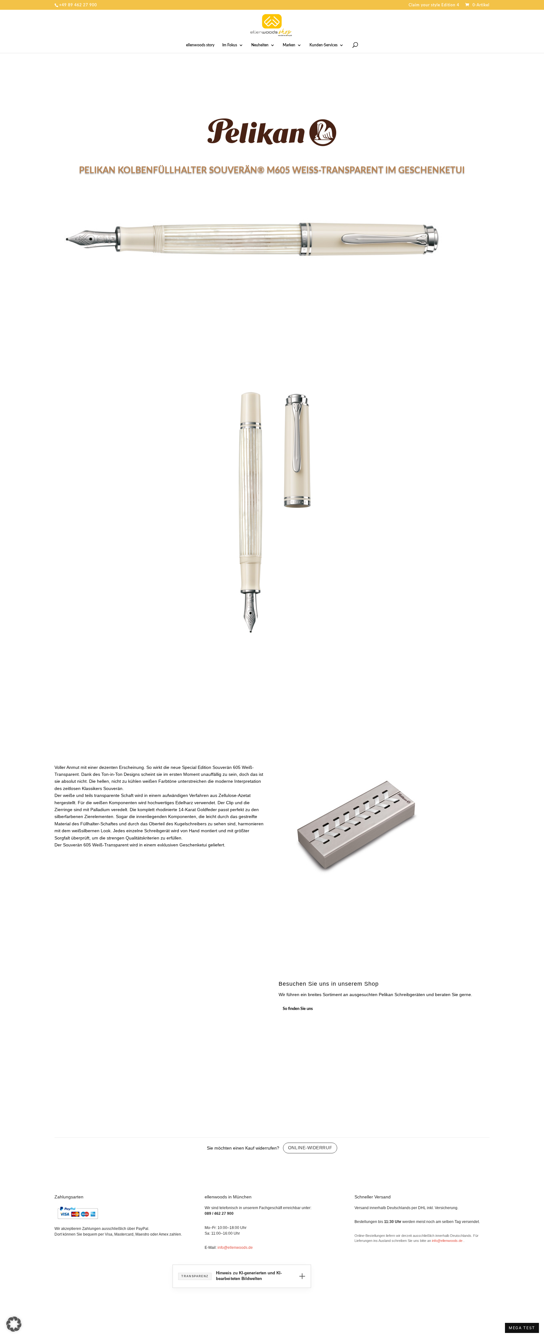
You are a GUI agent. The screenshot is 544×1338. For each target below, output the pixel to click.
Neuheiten (260, 45)
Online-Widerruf (310, 1147)
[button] (14, 1324)
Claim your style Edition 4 (434, 5)
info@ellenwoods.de (235, 1247)
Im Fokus (229, 45)
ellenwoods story (200, 45)
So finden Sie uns (298, 1009)
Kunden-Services (323, 45)
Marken (289, 45)
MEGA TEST (522, 1327)
